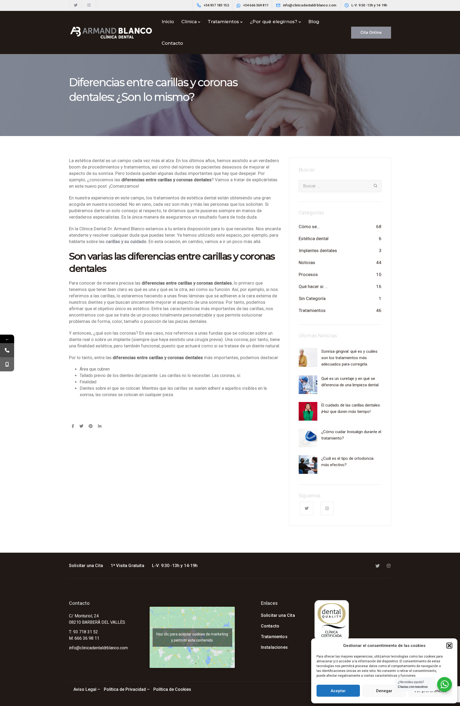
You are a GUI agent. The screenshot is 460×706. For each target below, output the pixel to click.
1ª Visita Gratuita (127, 565)
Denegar (384, 690)
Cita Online (371, 32)
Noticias (307, 262)
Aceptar (338, 690)
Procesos (308, 274)
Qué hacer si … (313, 286)
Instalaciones (274, 647)
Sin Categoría (312, 298)
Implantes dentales (318, 250)
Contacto (172, 43)
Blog (313, 21)
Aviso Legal (84, 689)
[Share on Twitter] (81, 426)
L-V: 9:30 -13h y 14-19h (175, 565)
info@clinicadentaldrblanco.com (98, 647)
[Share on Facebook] (73, 426)
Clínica (189, 21)
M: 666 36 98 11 (84, 638)
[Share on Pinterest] (91, 426)
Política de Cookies (172, 689)
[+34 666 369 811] (7, 364)
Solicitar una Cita (86, 565)
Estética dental (313, 238)
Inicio (168, 21)
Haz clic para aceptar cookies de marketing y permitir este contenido (192, 637)
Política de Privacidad (125, 689)
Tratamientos (223, 21)
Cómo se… (309, 226)
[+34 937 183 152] (7, 350)
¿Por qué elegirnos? (273, 21)
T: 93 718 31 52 (83, 631)
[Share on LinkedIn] (99, 426)
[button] (449, 645)
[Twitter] (75, 5)
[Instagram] (89, 5)
